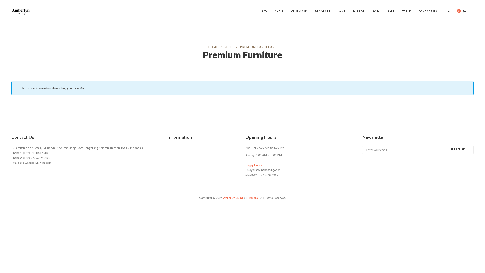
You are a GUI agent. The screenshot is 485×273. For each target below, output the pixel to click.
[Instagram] (391, 164)
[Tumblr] (384, 164)
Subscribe (458, 149)
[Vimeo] (377, 164)
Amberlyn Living (233, 197)
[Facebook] (363, 164)
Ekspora (253, 197)
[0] (456, 11)
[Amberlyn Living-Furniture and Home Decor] (20, 11)
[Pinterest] (370, 164)
